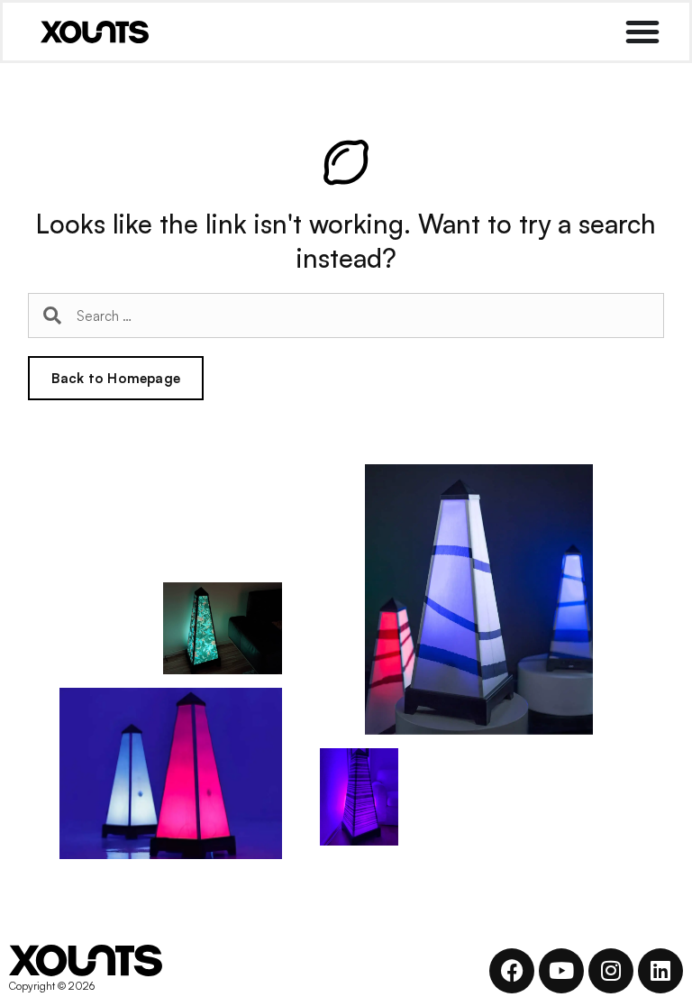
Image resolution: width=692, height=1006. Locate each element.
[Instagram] (610, 970)
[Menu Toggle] (642, 32)
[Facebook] (511, 970)
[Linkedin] (660, 970)
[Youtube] (561, 970)
